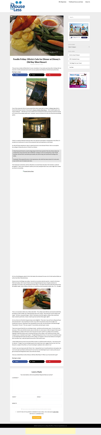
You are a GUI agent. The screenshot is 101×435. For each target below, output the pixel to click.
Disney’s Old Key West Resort (40, 110)
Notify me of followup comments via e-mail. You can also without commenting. (37, 412)
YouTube (71, 67)
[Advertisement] (50, 431)
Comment (15, 377)
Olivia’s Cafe (52, 108)
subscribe (55, 411)
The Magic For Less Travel (75, 63)
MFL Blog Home (62, 1)
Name (14, 396)
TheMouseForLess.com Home (76, 1)
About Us (87, 1)
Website (14, 403)
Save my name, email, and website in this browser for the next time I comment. (37, 409)
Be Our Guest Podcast (74, 55)
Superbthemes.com (63, 425)
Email (39, 396)
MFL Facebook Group (74, 59)
